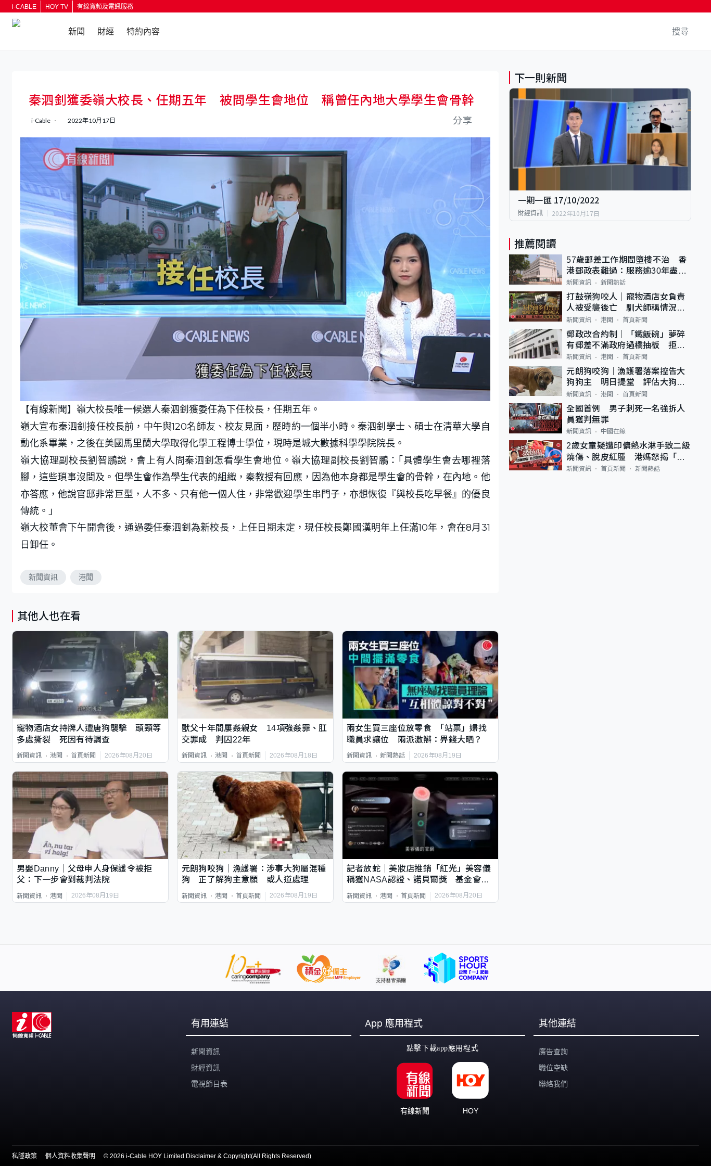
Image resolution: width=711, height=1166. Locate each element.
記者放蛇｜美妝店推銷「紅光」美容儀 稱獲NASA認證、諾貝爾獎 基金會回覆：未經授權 (420, 875)
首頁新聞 (83, 755)
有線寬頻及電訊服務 (105, 6)
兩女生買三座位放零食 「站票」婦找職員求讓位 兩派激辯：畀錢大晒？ (417, 734)
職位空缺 (553, 1067)
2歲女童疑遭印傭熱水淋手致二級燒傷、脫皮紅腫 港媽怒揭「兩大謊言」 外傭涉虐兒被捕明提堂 (628, 452)
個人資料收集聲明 (70, 1156)
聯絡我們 (553, 1083)
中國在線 (613, 431)
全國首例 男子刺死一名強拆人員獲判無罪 (625, 414)
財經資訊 (530, 213)
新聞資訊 (43, 577)
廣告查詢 (553, 1051)
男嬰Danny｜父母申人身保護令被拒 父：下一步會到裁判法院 (89, 874)
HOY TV (56, 6)
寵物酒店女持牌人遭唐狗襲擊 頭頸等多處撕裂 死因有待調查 (89, 734)
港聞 (86, 577)
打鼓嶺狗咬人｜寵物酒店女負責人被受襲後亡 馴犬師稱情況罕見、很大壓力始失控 (625, 303)
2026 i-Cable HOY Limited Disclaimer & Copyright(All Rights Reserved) (210, 1156)
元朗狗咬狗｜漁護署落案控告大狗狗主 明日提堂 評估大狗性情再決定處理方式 (625, 377)
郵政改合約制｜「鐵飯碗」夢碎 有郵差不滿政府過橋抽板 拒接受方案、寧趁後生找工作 (628, 340)
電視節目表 (209, 1083)
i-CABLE (24, 6)
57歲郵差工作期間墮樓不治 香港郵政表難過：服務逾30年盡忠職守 (626, 266)
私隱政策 (24, 1156)
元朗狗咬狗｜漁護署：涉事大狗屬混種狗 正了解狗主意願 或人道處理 (254, 874)
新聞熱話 (392, 755)
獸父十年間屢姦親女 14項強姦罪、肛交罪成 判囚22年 (254, 734)
